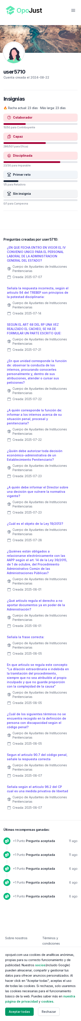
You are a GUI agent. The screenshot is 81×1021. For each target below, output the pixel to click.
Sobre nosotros (16, 938)
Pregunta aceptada (40, 841)
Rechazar (49, 1011)
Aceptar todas (19, 1011)
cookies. (47, 1001)
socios (40, 965)
